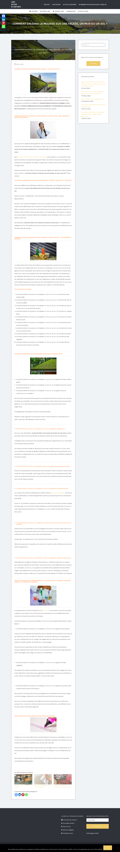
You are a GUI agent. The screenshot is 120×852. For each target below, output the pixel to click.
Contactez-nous (68, 833)
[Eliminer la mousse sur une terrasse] (23, 779)
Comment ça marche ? (70, 820)
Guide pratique (56, 4)
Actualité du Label (83, 11)
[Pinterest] (23, 794)
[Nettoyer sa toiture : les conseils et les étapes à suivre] (63, 779)
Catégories (34, 11)
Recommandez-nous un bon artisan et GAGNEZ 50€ (93, 4)
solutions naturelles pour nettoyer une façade (31, 157)
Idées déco (47, 4)
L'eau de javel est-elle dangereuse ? (92, 99)
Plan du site (66, 826)
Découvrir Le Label (45, 11)
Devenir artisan (70, 11)
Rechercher (93, 63)
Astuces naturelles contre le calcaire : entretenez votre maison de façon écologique (93, 114)
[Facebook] (16, 794)
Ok (107, 848)
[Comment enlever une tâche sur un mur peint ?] (43, 779)
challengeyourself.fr (92, 833)
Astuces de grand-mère (69, 4)
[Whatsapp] (26, 794)
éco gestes (46, 610)
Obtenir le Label (59, 11)
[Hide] (2, 30)
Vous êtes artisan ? (69, 823)
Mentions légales (68, 830)
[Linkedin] (19, 794)
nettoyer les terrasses (58, 493)
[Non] (118, 848)
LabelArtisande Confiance (16, 4)
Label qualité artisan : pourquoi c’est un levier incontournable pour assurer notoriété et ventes (93, 84)
